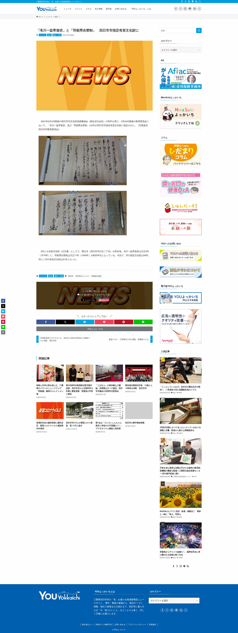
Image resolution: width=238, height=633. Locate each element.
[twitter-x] (185, 1)
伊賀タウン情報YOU (104, 624)
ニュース (43, 35)
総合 (49, 35)
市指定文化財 (96, 276)
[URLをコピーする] (3, 332)
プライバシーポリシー (137, 624)
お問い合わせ (120, 624)
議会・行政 (57, 35)
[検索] (200, 1)
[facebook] (182, 1)
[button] (45, 322)
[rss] (196, 1)
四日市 (70, 276)
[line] (192, 1)
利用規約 (152, 624)
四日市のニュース (82, 276)
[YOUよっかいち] (46, 8)
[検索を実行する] (199, 30)
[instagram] (189, 1)
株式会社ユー (87, 624)
